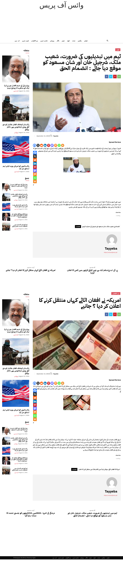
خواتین (86, 41)
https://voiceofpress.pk (110, 252)
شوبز (63, 41)
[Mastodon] (52, 145)
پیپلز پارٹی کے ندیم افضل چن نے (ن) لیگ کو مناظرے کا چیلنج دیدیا (16, 86)
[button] (107, 41)
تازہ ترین (17, 41)
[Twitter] (111, 76)
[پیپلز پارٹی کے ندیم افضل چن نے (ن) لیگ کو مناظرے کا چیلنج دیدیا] (15, 69)
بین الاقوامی (34, 41)
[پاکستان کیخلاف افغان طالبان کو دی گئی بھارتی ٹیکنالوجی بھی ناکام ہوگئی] (15, 108)
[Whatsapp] (59, 145)
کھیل (68, 41)
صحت (73, 41)
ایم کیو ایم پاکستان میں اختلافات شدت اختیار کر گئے (19, 225)
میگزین (80, 41)
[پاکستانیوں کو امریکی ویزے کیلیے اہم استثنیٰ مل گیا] (15, 149)
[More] (62, 145)
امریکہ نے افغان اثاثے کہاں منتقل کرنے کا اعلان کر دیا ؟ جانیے (30, 270)
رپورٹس (52, 41)
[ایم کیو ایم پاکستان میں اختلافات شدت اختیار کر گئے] (6, 227)
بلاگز (58, 41)
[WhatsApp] (119, 76)
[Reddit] (41, 145)
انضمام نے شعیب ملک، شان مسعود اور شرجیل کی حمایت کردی (101, 226)
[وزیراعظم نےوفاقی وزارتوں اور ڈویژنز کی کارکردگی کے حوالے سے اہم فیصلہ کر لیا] (6, 217)
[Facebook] (106, 76)
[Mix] (55, 145)
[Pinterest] (115, 76)
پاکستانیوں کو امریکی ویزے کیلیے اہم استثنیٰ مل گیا (16, 167)
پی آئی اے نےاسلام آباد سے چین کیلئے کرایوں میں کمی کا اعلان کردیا (92, 271)
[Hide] (33, 185)
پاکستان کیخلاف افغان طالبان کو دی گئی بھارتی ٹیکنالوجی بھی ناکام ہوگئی (16, 127)
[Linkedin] (45, 145)
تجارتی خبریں (44, 41)
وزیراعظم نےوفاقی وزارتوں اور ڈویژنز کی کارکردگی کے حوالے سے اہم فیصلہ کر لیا (19, 215)
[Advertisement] (61, 25)
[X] (38, 145)
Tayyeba (55, 136)
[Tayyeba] (51, 136)
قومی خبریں (25, 41)
